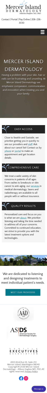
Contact (6, 19)
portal (18, 151)
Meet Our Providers (23, 292)
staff (30, 144)
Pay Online (24, 19)
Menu (43, 33)
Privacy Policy (31, 371)
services (35, 186)
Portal (14, 19)
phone (8, 151)
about (23, 217)
